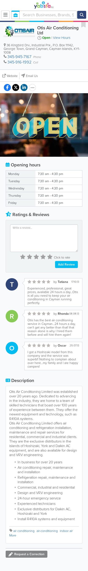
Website (12, 76)
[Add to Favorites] (83, 24)
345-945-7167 (19, 57)
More (12, 535)
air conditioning (24, 531)
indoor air (66, 531)
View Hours (61, 37)
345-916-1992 (19, 62)
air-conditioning (47, 531)
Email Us (32, 76)
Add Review (66, 264)
